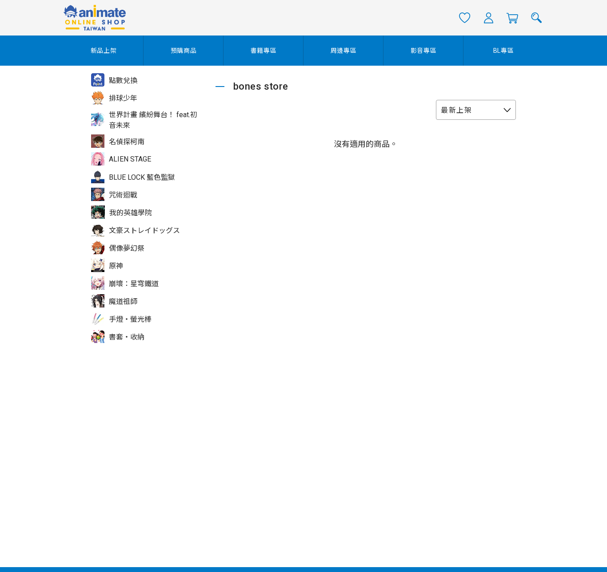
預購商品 (184, 50)
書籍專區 (264, 50)
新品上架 (104, 50)
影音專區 (424, 50)
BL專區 (503, 50)
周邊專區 (344, 50)
